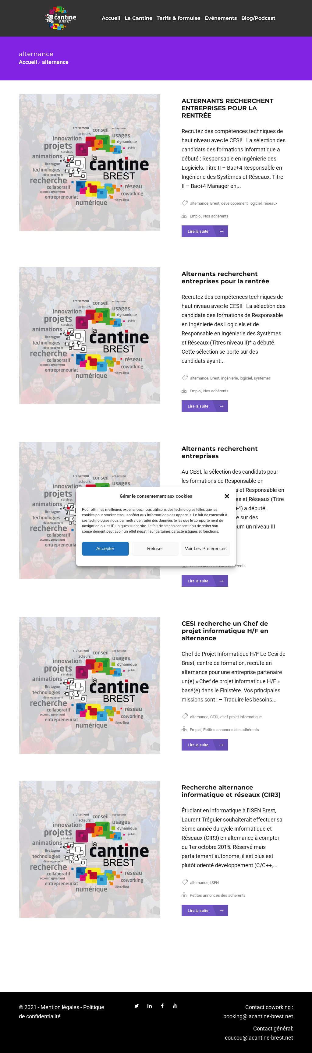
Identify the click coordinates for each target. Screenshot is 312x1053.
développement (234, 203)
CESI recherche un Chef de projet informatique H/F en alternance (225, 631)
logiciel (256, 203)
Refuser (155, 548)
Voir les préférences (206, 548)
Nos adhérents (216, 216)
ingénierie (229, 378)
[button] (227, 496)
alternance (55, 62)
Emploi (195, 216)
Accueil (28, 62)
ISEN (214, 882)
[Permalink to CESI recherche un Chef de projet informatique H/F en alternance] (89, 685)
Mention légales (60, 1007)
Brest (214, 203)
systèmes (262, 378)
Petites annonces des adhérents (231, 729)
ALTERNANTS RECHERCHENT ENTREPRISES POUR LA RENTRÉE (227, 108)
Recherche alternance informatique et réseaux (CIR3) (231, 791)
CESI (214, 717)
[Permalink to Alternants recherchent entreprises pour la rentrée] (89, 335)
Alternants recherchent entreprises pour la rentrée (225, 277)
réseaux (270, 203)
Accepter (105, 548)
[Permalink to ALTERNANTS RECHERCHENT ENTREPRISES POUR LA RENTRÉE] (89, 162)
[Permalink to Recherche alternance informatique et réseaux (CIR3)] (89, 849)
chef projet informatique (241, 717)
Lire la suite (198, 231)
